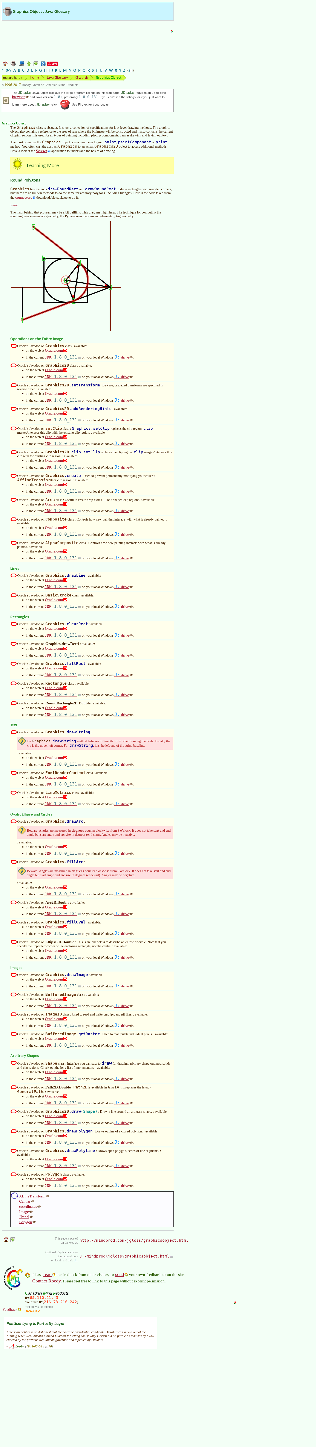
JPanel (24, 1217)
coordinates (28, 1206)
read (47, 1274)
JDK (60, 357)
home (34, 78)
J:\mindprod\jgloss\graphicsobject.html (124, 1256)
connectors (23, 197)
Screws (41, 151)
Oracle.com (54, 350)
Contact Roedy (46, 1281)
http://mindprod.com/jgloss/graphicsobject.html (134, 1240)
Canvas (25, 1201)
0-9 (8, 70)
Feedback (10, 1309)
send (119, 1274)
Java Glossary (57, 78)
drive (121, 357)
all (130, 70)
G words (81, 78)
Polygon (25, 1222)
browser (18, 97)
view (14, 205)
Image (24, 1211)
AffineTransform (32, 1196)
